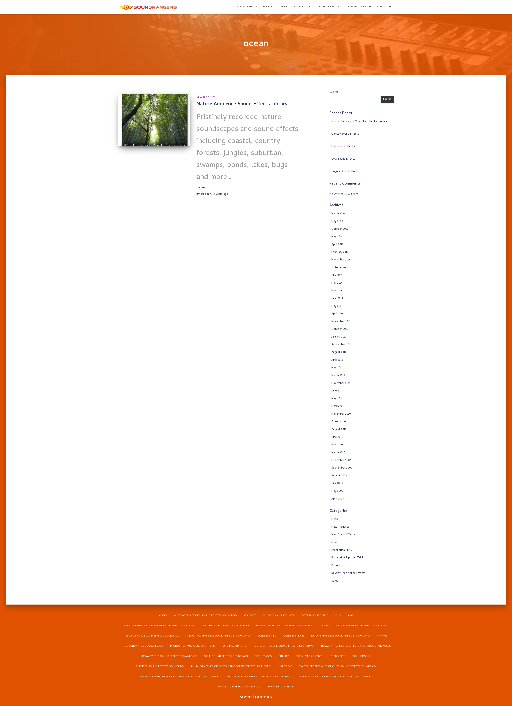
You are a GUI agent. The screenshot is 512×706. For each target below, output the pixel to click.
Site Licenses (263, 656)
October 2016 (339, 267)
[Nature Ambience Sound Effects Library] (154, 120)
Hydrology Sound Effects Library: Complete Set (355, 626)
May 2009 (337, 491)
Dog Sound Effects (343, 146)
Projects (336, 565)
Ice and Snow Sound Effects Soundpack (152, 636)
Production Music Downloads (142, 646)
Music (334, 519)
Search (334, 92)
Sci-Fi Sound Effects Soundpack (226, 656)
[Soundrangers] (148, 7)
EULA (338, 616)
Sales (334, 581)
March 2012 (338, 375)
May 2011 (336, 398)
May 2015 (337, 291)
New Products (205, 98)
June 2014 (337, 298)
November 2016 (341, 260)
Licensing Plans (358, 7)
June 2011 (337, 391)
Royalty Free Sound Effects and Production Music (356, 646)
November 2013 (341, 321)
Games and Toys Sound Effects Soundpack (285, 626)
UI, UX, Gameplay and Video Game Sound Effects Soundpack (231, 666)
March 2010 (338, 452)
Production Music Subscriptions (192, 646)
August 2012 (338, 352)
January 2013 (339, 337)
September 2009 (341, 468)
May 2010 (337, 445)
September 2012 (341, 345)
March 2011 (338, 406)
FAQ (350, 616)
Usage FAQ (285, 666)
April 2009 (337, 499)
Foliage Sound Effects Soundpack (225, 626)
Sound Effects (247, 7)
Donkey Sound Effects (345, 134)
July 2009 (337, 483)
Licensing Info (267, 636)
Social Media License (309, 656)
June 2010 (337, 437)
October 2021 (339, 229)
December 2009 (341, 460)
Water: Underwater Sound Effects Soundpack (260, 677)
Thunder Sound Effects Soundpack (160, 666)
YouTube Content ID (281, 687)
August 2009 (339, 476)
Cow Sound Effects (343, 159)
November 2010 (341, 414)
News (335, 542)
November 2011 (340, 383)
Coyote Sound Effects (345, 171)
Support (383, 7)
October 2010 (339, 422)
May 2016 (337, 283)
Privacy (382, 636)
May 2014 (337, 306)
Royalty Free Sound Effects (348, 573)
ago (220, 194)
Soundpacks (302, 7)
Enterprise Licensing (315, 616)
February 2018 (339, 252)
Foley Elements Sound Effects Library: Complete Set (160, 626)
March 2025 (338, 214)
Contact (250, 616)
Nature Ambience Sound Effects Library (242, 104)
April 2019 (337, 244)
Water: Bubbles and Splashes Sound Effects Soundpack (337, 666)
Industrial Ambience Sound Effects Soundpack (219, 636)
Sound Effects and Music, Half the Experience (359, 121)
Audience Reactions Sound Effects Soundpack (205, 616)
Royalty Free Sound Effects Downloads (169, 656)
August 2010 (339, 429)
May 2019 (337, 236)
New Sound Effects (343, 534)
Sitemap (284, 656)
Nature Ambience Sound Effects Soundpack (341, 636)
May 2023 (337, 221)
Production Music (275, 7)
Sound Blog (338, 656)
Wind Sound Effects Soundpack (239, 687)
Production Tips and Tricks (348, 558)
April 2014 (337, 314)
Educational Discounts (278, 616)
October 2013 (339, 329)
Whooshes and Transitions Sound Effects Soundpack (336, 677)
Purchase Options (329, 7)
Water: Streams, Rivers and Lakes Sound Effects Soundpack (180, 677)
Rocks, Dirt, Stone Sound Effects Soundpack (283, 646)
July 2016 (336, 275)
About (163, 616)
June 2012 (337, 360)
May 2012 (337, 367)
